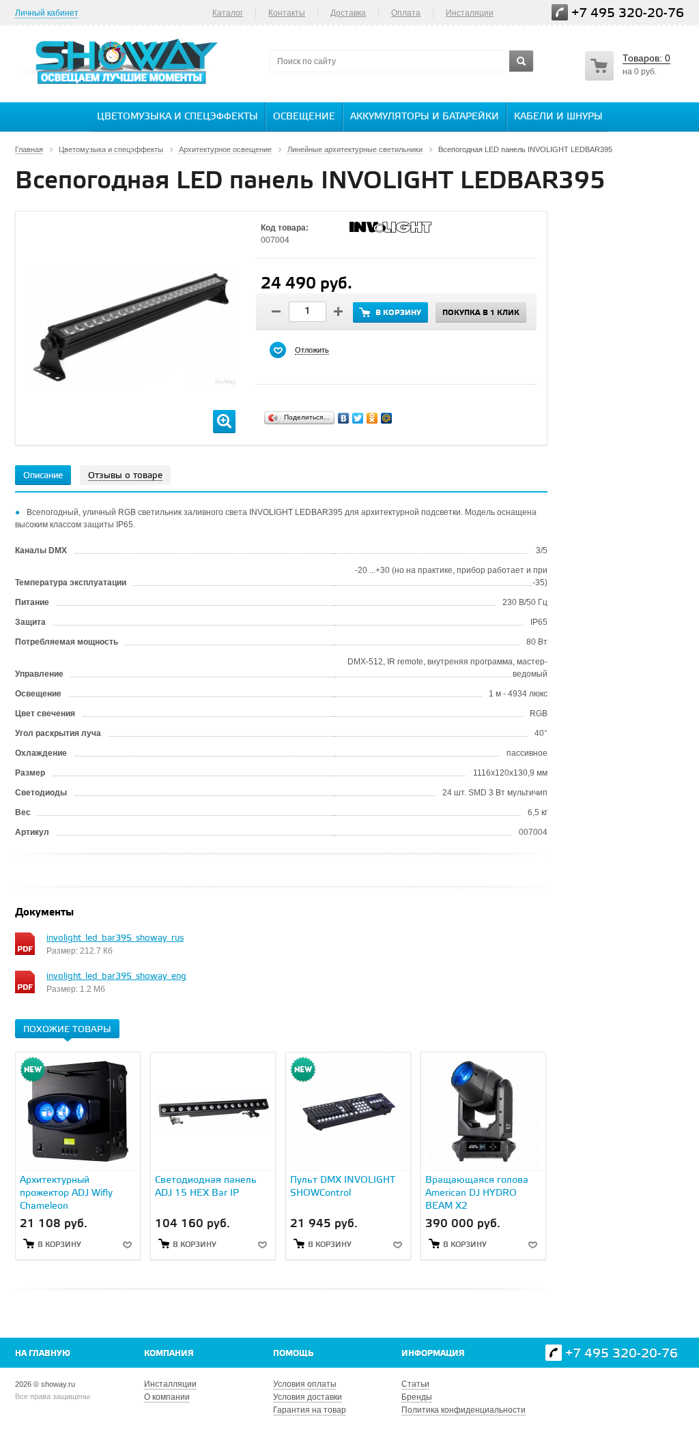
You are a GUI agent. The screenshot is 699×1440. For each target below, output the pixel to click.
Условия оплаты (305, 1384)
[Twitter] (358, 418)
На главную (42, 1354)
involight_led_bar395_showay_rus (115, 938)
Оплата (405, 13)
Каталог (227, 13)
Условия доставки (307, 1397)
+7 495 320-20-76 (627, 13)
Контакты (286, 13)
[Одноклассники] (372, 418)
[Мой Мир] (387, 418)
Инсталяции (470, 13)
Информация (433, 1354)
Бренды (416, 1397)
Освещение (304, 117)
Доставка (348, 13)
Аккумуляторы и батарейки (424, 117)
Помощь (293, 1354)
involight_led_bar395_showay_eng (116, 976)
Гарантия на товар (309, 1410)
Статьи (415, 1384)
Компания (169, 1354)
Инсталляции (170, 1384)
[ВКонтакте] (344, 418)
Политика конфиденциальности (463, 1410)
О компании (167, 1397)
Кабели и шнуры (558, 117)
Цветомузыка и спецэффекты (177, 117)
